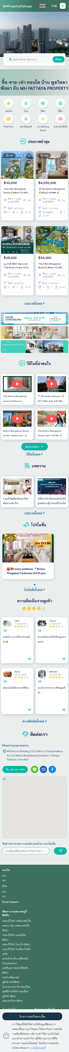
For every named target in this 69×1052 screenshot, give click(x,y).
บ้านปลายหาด (9, 963)
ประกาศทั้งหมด (33, 303)
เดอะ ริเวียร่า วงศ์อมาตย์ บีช (16, 920)
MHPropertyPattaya (17, 6)
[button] (63, 34)
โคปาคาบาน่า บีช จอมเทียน (16, 986)
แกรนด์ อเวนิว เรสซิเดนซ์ (15, 958)
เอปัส (5, 953)
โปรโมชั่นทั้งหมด (33, 589)
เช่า (4, 880)
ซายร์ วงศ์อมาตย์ (10, 977)
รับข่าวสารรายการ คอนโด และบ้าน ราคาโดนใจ (29, 843)
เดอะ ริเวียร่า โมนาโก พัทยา (16, 944)
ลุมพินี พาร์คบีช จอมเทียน (15, 991)
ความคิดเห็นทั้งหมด (33, 721)
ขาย (4, 875)
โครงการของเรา (10, 901)
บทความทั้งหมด (33, 513)
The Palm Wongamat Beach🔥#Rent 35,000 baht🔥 (15, 190)
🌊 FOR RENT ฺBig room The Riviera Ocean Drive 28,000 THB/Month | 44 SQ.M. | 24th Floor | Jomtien (16, 265)
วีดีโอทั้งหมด (33, 454)
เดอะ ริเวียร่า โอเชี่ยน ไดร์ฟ (16, 949)
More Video (32, 446)
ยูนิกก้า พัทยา (9, 996)
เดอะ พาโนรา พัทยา (12, 1000)
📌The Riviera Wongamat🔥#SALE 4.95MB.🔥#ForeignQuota (51, 190)
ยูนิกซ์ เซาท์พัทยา (11, 982)
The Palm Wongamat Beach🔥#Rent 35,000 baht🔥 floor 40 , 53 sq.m (51, 265)
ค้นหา (58, 59)
